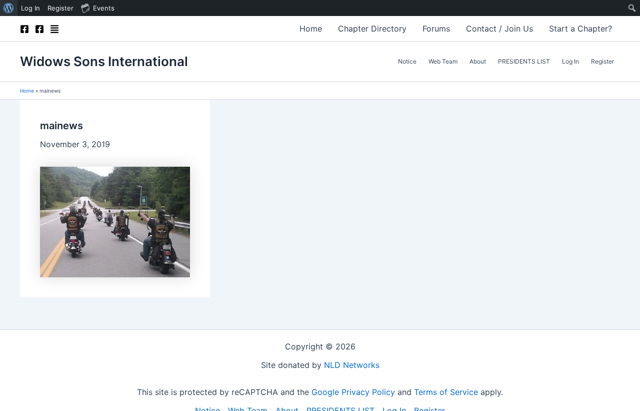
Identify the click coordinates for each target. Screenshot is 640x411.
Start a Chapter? (580, 29)
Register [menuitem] (61, 8)
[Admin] (54, 29)
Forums (436, 29)
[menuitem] (9, 8)
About (478, 61)
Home (311, 29)
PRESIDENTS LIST (524, 61)
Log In (570, 61)
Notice (407, 61)
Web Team (443, 61)
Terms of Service (446, 392)
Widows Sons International (104, 61)
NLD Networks (352, 365)
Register (602, 61)
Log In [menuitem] (30, 8)
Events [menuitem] (103, 8)
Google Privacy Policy (353, 392)
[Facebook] (24, 29)
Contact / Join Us (499, 29)
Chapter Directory (372, 29)
